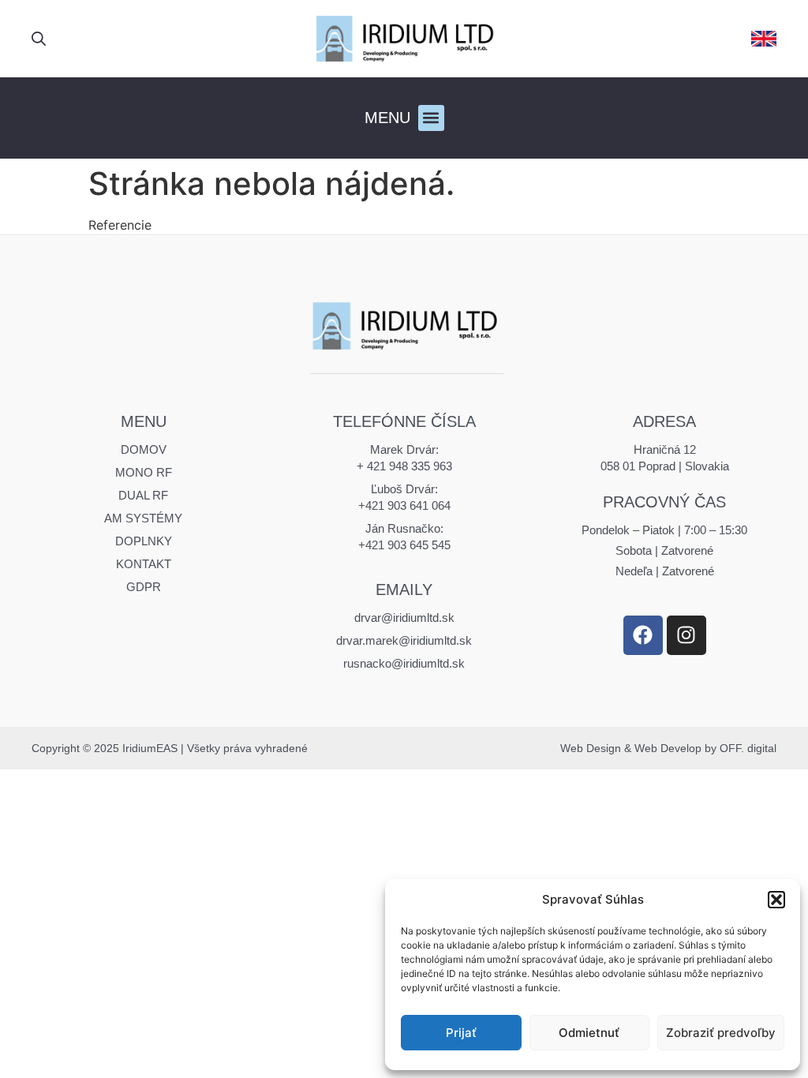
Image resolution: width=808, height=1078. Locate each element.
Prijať (461, 1032)
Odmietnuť (589, 1032)
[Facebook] (643, 635)
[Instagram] (686, 635)
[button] (776, 900)
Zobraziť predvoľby (721, 1032)
